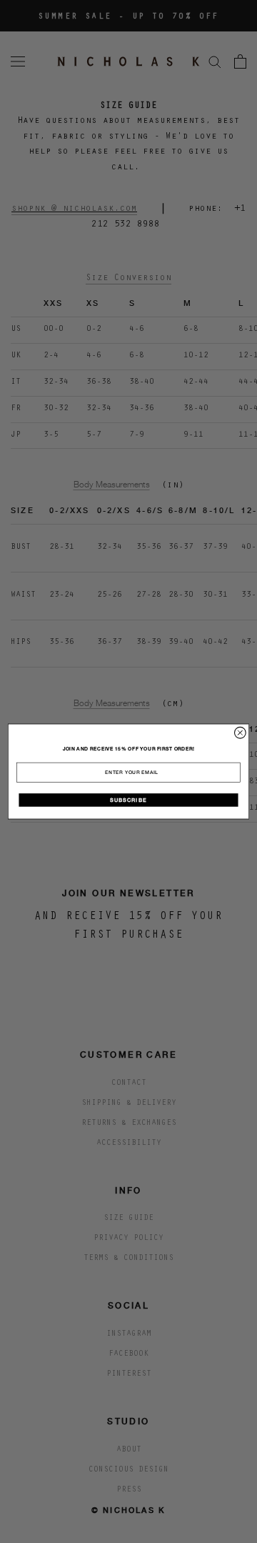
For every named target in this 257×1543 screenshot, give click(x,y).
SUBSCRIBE (128, 800)
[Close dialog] (240, 732)
